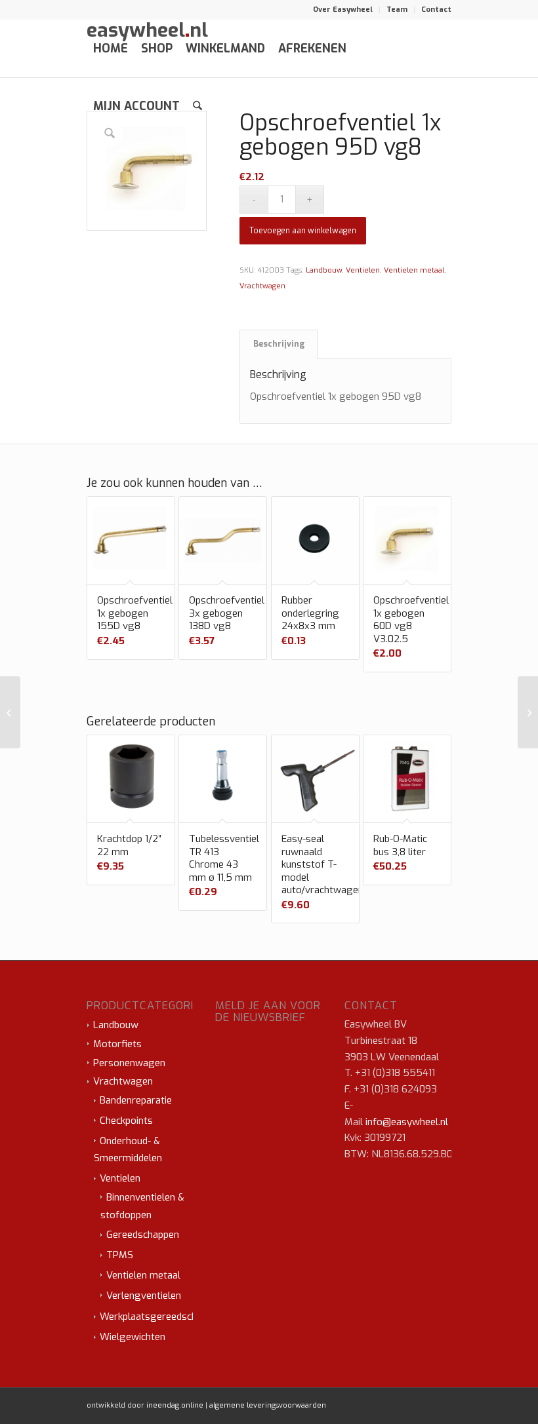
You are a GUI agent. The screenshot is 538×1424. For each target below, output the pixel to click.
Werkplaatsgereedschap (153, 1316)
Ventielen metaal (414, 270)
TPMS (119, 1254)
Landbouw (324, 270)
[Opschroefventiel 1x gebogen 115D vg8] (528, 712)
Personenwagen (129, 1062)
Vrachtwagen (262, 286)
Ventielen (363, 270)
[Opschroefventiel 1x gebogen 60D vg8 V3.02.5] (10, 712)
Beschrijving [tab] (278, 344)
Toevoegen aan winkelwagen (302, 230)
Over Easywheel (343, 9)
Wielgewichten (132, 1336)
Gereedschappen (142, 1234)
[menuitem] (343, 10)
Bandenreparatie (136, 1100)
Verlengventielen (143, 1295)
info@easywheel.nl (406, 1121)
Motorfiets (117, 1043)
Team (396, 9)
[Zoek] (197, 106)
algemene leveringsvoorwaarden (267, 1405)
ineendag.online (174, 1405)
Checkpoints (126, 1120)
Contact (436, 9)
